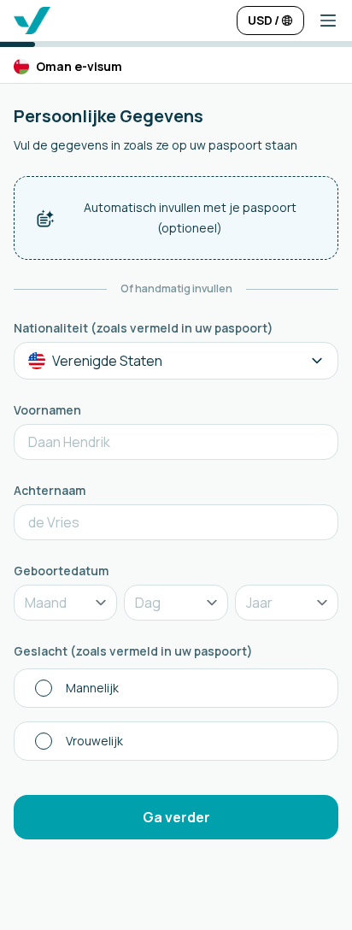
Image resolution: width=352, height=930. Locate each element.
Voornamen (47, 410)
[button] (321, 20)
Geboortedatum (61, 570)
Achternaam (49, 490)
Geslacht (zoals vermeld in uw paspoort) (133, 651)
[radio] (176, 688)
